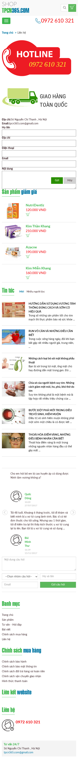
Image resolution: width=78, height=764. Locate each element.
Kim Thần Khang (38, 226)
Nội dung (7, 169)
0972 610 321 (57, 20)
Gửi (57, 180)
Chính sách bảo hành (14, 661)
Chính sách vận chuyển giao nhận (21, 676)
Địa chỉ (6, 138)
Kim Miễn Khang (38, 268)
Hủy (69, 180)
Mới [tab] (21, 291)
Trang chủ (7, 33)
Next (73, 512)
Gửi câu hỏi (58, 584)
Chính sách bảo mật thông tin (19, 666)
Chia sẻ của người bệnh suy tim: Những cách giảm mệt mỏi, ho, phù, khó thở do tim (51, 387)
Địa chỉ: (6, 119)
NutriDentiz (35, 205)
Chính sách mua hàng (14, 634)
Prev (5, 512)
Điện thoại (8, 148)
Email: (5, 123)
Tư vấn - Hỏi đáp (12, 625)
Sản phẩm (8, 620)
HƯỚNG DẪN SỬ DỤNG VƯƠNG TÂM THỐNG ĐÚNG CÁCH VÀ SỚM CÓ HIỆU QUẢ (52, 308)
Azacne (31, 247)
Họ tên (6, 127)
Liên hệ (6, 639)
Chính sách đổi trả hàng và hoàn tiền (23, 671)
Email (5, 158)
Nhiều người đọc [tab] (36, 291)
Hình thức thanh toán (14, 681)
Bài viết (6, 629)
